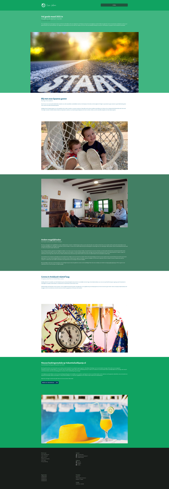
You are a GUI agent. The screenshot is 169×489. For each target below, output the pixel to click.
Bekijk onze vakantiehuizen (48, 382)
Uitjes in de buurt (44, 456)
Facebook (79, 462)
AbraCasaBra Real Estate (111, 262)
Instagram (79, 463)
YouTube (78, 464)
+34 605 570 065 (80, 457)
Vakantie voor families (45, 458)
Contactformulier (80, 454)
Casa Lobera (43, 460)
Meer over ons (44, 457)
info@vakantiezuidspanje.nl (82, 456)
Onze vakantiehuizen (45, 454)
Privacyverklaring (44, 461)
